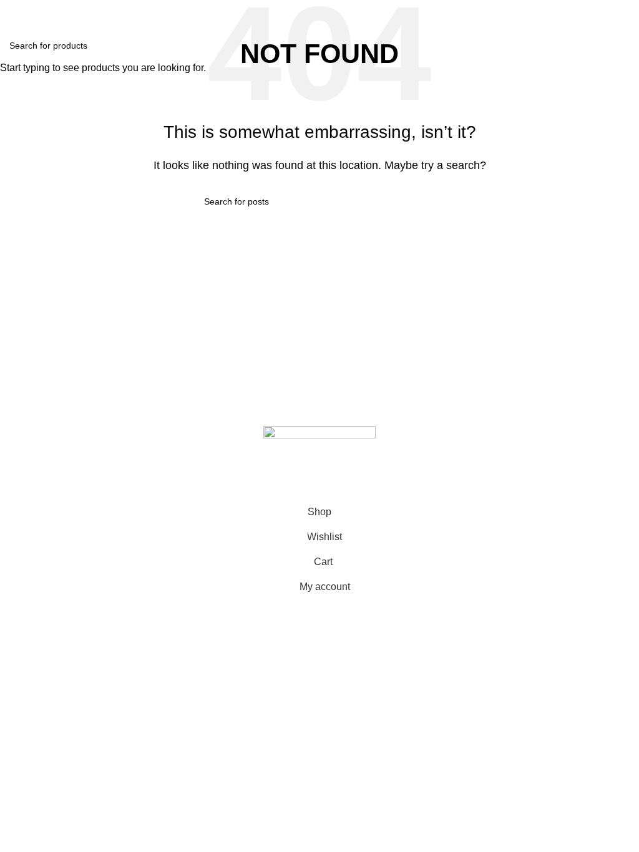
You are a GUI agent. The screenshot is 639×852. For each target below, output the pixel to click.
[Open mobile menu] (14, 12)
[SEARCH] (624, 45)
